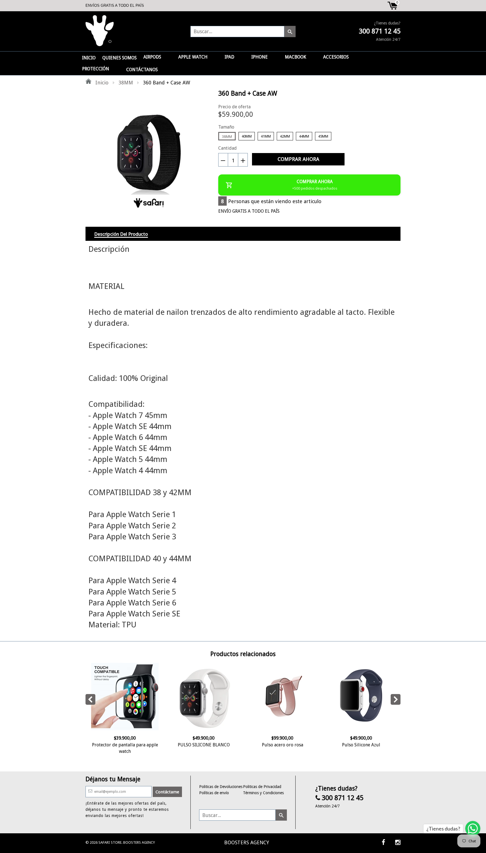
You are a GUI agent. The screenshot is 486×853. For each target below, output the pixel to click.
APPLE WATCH (193, 57)
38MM (125, 83)
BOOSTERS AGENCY (246, 842)
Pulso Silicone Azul (361, 745)
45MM (323, 136)
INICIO (89, 57)
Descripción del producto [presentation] (121, 234)
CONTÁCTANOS (142, 69)
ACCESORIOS (336, 57)
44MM (304, 136)
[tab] (121, 234)
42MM (285, 136)
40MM (247, 136)
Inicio (101, 83)
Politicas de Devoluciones (220, 786)
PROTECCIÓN (95, 68)
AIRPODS (152, 57)
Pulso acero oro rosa (282, 745)
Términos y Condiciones (263, 793)
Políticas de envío (214, 793)
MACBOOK (295, 57)
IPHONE (259, 57)
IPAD (229, 57)
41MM (266, 136)
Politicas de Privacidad (262, 786)
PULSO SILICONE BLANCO (204, 745)
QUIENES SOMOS (119, 57)
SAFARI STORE (110, 842)
